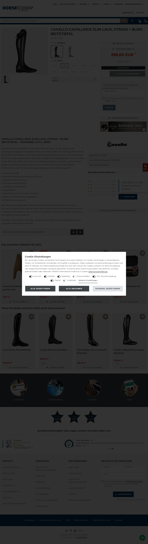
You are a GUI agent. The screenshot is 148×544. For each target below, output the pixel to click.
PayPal (57, 280)
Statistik (51, 276)
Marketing (66, 276)
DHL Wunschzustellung (106, 276)
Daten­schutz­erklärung (97, 271)
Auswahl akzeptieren (107, 289)
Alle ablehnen (74, 289)
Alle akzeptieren (40, 289)
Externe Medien (83, 276)
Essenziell (37, 276)
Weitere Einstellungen (88, 280)
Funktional (71, 280)
